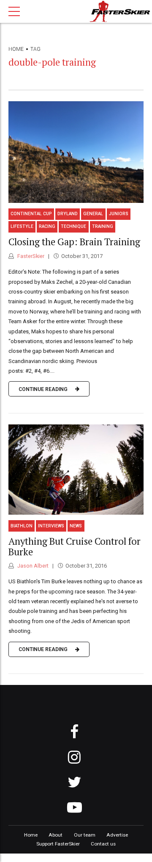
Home (16, 49)
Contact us (103, 844)
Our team (84, 835)
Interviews (51, 526)
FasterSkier (30, 256)
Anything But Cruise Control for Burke (74, 546)
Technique (73, 226)
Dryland (67, 213)
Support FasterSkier (58, 844)
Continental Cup (31, 213)
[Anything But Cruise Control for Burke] (76, 469)
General (93, 213)
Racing (47, 226)
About (55, 835)
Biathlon (22, 526)
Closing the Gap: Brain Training (74, 242)
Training (102, 226)
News (76, 526)
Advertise (117, 835)
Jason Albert (32, 566)
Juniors (118, 213)
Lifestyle (22, 226)
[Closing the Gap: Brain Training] (76, 152)
